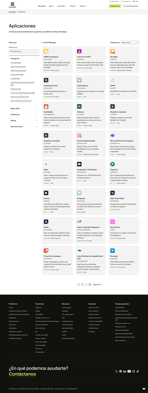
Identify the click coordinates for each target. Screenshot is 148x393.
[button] (23, 58)
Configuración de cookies (47, 389)
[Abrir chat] (144, 389)
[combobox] (130, 43)
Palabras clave (13, 47)
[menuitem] (136, 1)
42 (90, 284)
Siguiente (97, 284)
